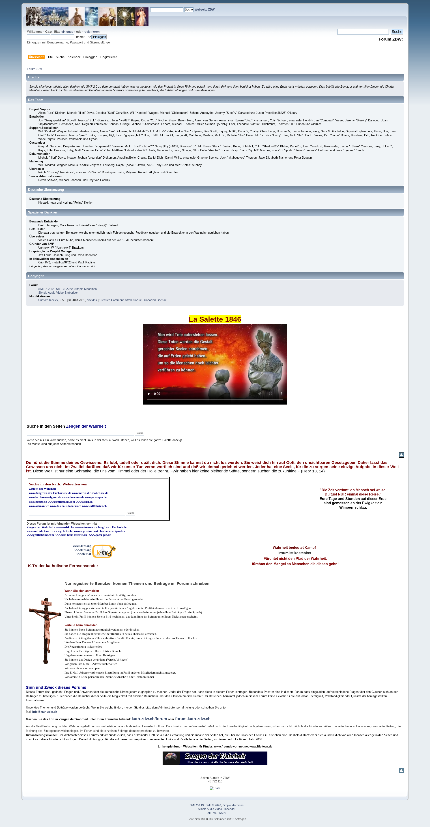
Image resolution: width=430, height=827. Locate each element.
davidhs (92, 300)
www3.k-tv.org (82, 545)
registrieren (92, 31)
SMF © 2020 (64, 289)
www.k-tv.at (84, 553)
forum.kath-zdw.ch (193, 719)
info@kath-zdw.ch (44, 711)
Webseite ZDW (205, 9)
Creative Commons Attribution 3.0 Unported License (133, 300)
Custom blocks (48, 300)
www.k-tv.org (83, 549)
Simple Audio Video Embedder (58, 292)
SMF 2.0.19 (46, 289)
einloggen (68, 31)
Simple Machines (85, 289)
